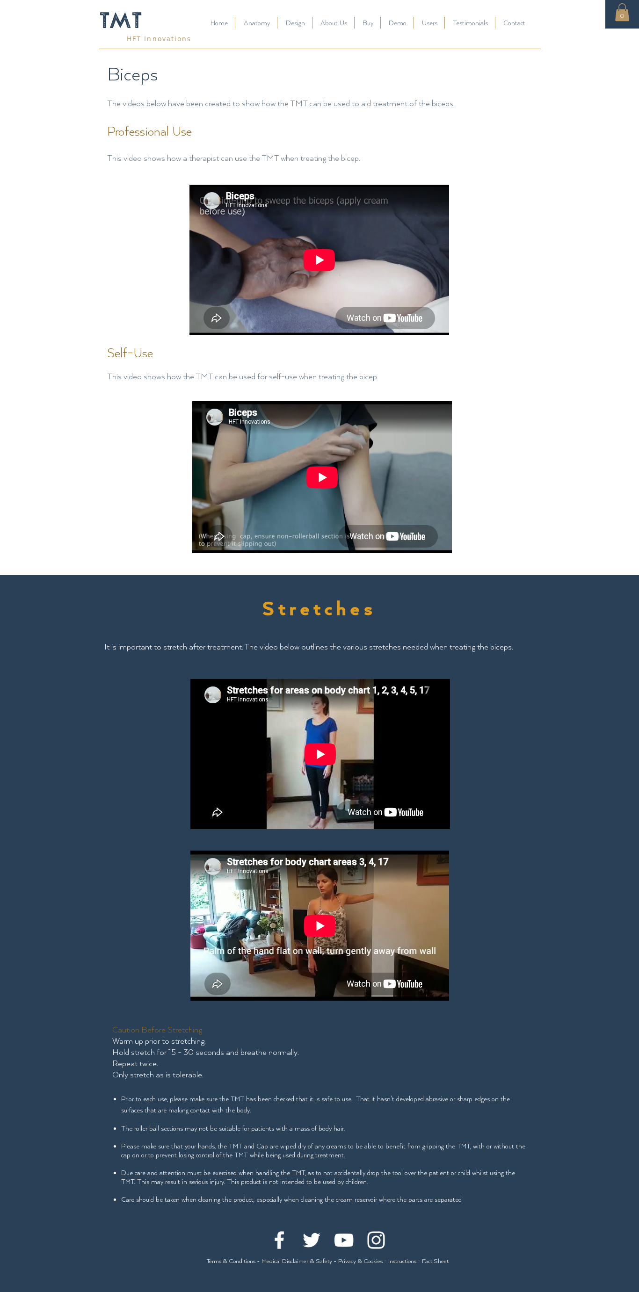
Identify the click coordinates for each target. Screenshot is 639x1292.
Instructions (402, 1260)
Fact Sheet (435, 1260)
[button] (622, 12)
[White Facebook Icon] (279, 1240)
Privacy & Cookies (361, 1260)
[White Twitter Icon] (311, 1240)
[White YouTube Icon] (344, 1240)
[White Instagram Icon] (376, 1240)
